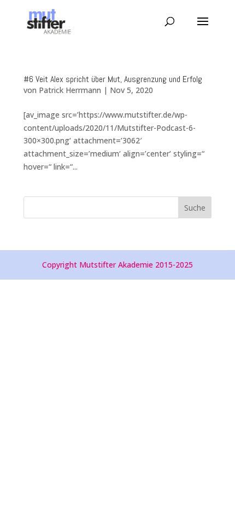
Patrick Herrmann (70, 90)
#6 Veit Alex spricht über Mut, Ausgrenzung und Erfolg (113, 79)
